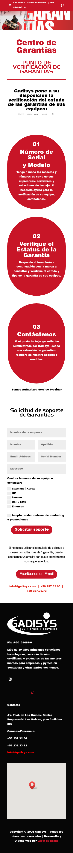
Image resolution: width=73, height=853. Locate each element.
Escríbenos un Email (37, 574)
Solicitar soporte (32, 530)
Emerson (18, 507)
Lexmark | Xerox (23, 489)
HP (14, 493)
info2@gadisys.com (22, 586)
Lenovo (17, 497)
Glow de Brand (48, 841)
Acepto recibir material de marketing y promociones (35, 517)
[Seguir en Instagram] (63, 5)
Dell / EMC (19, 502)
